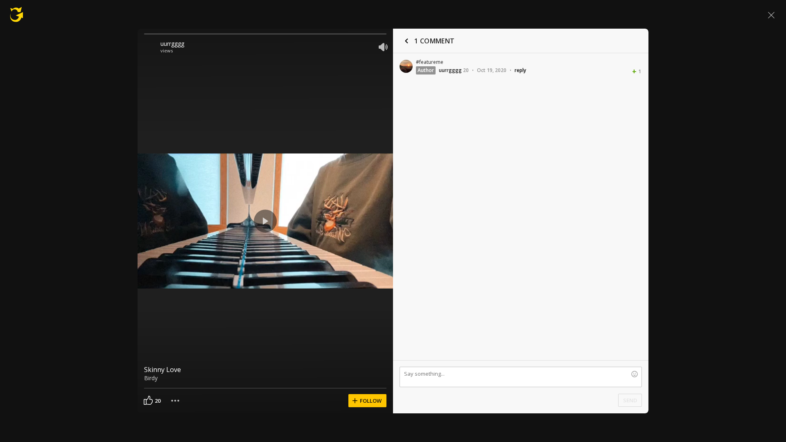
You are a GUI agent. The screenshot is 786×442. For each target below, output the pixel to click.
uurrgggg (172, 43)
